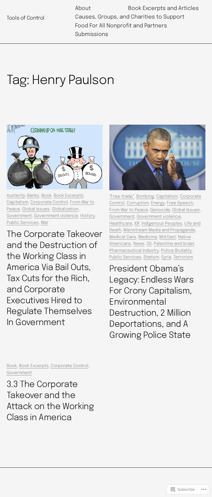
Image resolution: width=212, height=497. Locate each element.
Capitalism (17, 202)
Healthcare (120, 223)
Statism (151, 257)
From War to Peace (128, 210)
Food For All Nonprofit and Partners (121, 26)
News (138, 244)
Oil (149, 244)
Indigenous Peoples (162, 223)
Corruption (138, 203)
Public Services (23, 223)
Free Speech (180, 203)
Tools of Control (25, 18)
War (44, 223)
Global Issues (36, 209)
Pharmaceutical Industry (134, 251)
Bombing (145, 196)
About (83, 8)
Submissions (91, 34)
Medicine (147, 237)
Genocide (160, 210)
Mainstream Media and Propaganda (159, 230)
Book (46, 195)
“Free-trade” (121, 196)
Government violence (56, 216)
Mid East (167, 237)
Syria (166, 257)
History (87, 216)
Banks (33, 195)
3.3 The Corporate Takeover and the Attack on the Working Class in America (50, 401)
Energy (158, 203)
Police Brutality (176, 251)
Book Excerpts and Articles (163, 8)
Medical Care (122, 237)
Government (19, 216)
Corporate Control (49, 202)
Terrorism (183, 257)
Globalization (65, 209)
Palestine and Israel (174, 244)
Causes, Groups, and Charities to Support (129, 17)
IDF (136, 223)
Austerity (16, 195)
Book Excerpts (68, 195)
